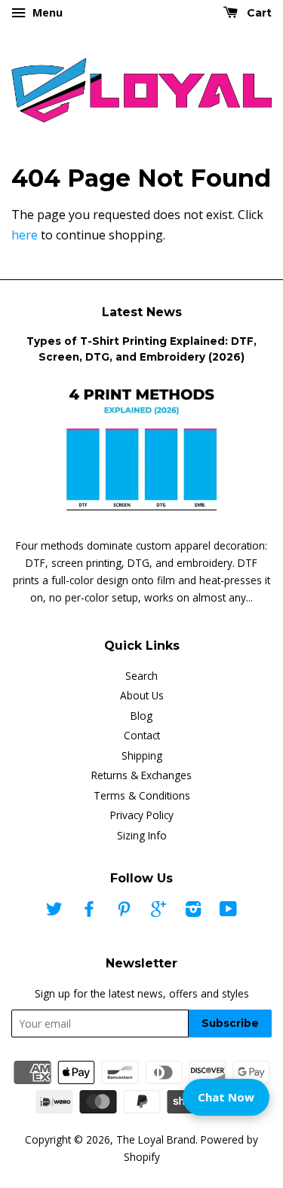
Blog (141, 715)
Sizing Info (142, 835)
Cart (258, 13)
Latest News (142, 312)
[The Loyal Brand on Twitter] (54, 911)
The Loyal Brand (155, 1139)
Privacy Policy (142, 815)
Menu (46, 12)
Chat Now (226, 1096)
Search (141, 676)
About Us (142, 695)
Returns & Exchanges (141, 775)
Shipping (142, 755)
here (24, 235)
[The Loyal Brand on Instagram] (193, 911)
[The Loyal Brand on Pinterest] (123, 911)
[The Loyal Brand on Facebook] (89, 911)
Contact (142, 735)
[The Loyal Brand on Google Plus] (158, 911)
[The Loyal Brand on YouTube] (228, 911)
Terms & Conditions (142, 795)
